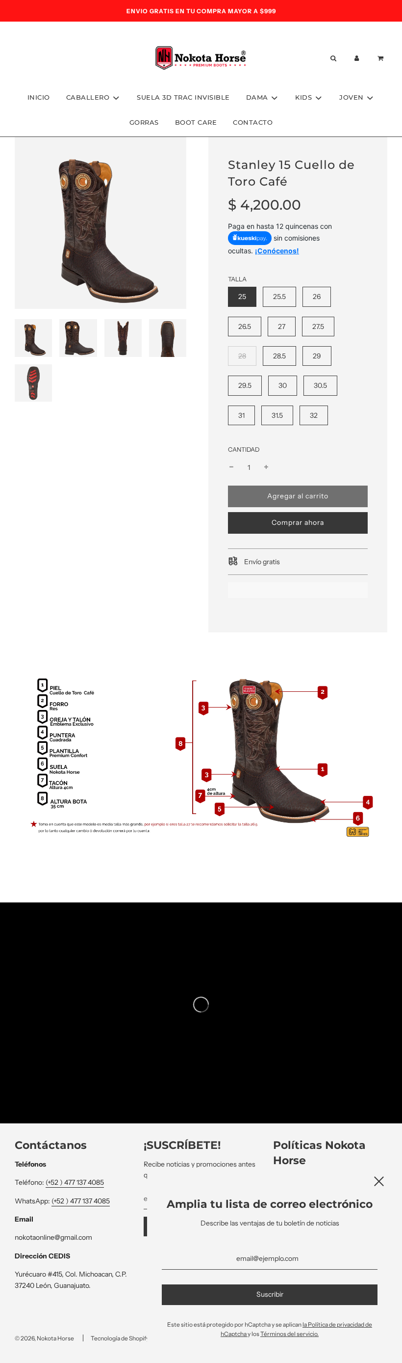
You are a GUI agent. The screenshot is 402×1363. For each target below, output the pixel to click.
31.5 (277, 415)
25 (242, 296)
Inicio (38, 97)
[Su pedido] (382, 58)
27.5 (318, 326)
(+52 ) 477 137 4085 (75, 1182)
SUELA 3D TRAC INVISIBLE (183, 97)
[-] (231, 467)
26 (317, 296)
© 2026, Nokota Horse (44, 1338)
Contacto (253, 122)
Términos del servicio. (289, 1333)
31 (241, 415)
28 (242, 356)
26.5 (244, 326)
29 (317, 356)
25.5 (279, 296)
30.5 (320, 385)
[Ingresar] (357, 58)
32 (314, 415)
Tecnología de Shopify (120, 1338)
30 (282, 385)
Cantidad (243, 449)
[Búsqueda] (333, 58)
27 (281, 326)
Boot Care (196, 122)
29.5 (244, 385)
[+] (266, 467)
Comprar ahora (298, 522)
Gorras (144, 122)
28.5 (279, 356)
